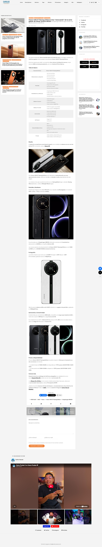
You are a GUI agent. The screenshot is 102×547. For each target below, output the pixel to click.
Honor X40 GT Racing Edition (53, 399)
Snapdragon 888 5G (67, 399)
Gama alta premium (7, 59)
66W (39, 399)
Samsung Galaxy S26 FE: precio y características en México (91, 47)
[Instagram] (93, 2)
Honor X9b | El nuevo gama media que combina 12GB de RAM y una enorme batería (11, 91)
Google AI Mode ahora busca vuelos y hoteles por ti (90, 42)
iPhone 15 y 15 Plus (36, 381)
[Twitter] (91, 2)
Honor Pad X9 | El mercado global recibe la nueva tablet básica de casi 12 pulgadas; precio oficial (12, 37)
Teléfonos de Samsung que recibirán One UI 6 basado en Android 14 (86, 113)
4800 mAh (33, 399)
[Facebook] (89, 2)
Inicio (21, 2)
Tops (43, 2)
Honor (43, 399)
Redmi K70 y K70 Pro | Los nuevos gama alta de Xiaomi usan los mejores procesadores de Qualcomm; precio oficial (86, 99)
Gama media (5, 34)
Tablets (19, 34)
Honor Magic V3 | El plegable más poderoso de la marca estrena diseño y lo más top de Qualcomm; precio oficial (12, 64)
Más (72, 2)
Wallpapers (79, 2)
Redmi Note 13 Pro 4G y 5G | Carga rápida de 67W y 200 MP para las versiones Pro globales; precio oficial (87, 106)
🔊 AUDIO (84, 66)
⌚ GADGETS (94, 66)
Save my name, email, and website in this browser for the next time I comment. (46, 442)
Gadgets (66, 2)
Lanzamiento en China (16, 59)
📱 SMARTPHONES (84, 62)
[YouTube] (95, 2)
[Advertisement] (90, 79)
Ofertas (49, 2)
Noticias (37, 2)
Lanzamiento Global (13, 34)
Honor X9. (47, 146)
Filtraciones (58, 2)
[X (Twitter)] (100, 272)
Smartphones (28, 2)
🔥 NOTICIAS (94, 62)
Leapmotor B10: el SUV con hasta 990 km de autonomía (90, 36)
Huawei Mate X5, (36, 378)
